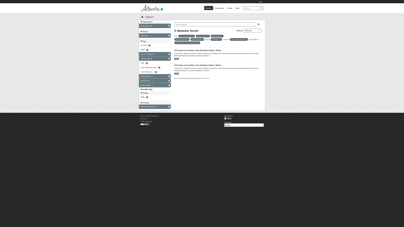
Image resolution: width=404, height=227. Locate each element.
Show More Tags (146, 89)
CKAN (227, 118)
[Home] (142, 17)
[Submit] (261, 8)
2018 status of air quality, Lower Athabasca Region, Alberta (197, 50)
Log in (260, 2)
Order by (240, 31)
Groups (229, 8)
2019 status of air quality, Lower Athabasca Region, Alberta (197, 65)
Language (228, 122)
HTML (176, 59)
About (237, 8)
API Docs (206, 78)
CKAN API (143, 119)
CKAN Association (146, 121)
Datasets (209, 8)
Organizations (219, 8)
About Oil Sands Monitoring (149, 116)
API (200, 78)
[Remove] (193, 36)
